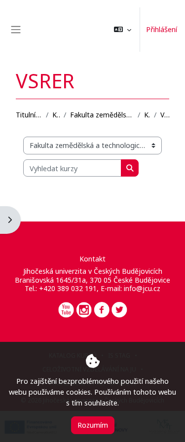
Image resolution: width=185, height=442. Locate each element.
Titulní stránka (29, 114)
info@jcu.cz (142, 288)
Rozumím (92, 425)
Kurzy (56, 114)
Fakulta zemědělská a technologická (102, 114)
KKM (147, 114)
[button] (123, 29)
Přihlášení (161, 29)
